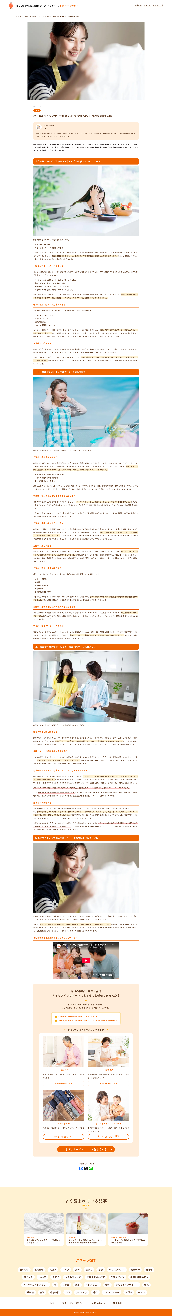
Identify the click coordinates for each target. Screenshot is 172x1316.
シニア (65, 1269)
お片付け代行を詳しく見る (63, 1137)
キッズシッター (117, 1269)
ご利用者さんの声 (96, 1277)
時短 (107, 1284)
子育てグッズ (117, 1277)
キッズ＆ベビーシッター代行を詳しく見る (108, 1137)
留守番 (149, 1269)
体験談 (30, 1292)
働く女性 (28, 1277)
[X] (86, 1169)
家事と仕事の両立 (139, 1277)
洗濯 (42, 1292)
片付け (128, 1292)
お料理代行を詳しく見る (108, 1083)
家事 (37, 111)
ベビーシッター (111, 1292)
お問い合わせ (99, 1303)
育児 (146, 1284)
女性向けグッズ (73, 1277)
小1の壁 (42, 1277)
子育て (55, 1277)
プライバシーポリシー (73, 1303)
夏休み (89, 1269)
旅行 (95, 1292)
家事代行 (135, 1269)
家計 (77, 1269)
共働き (53, 1269)
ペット (141, 1292)
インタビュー (92, 1284)
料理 (67, 1292)
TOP (52, 1303)
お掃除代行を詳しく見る (63, 1083)
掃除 (100, 1269)
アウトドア (81, 1292)
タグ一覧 (147, 5)
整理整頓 (39, 1269)
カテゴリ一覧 (158, 5)
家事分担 (54, 1292)
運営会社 (117, 1303)
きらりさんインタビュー (35, 1284)
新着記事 (138, 5)
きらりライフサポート (127, 1284)
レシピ (65, 1284)
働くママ (24, 1269)
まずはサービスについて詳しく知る (86, 1149)
